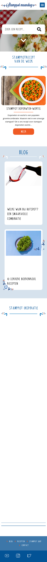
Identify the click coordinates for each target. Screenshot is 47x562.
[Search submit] (39, 29)
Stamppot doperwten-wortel (23, 108)
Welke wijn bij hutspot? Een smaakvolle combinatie (22, 214)
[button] (42, 5)
